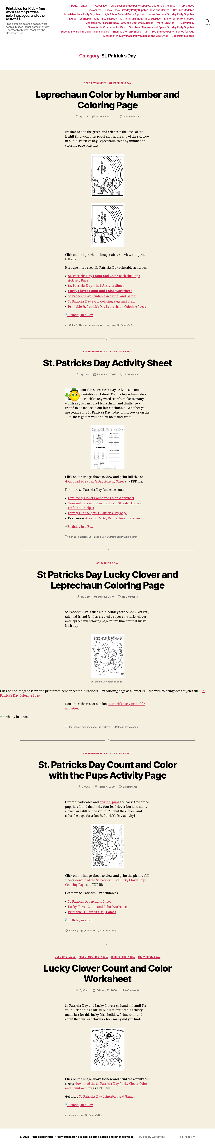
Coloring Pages (65, 957)
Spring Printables (95, 351)
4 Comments (131, 374)
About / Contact (78, 5)
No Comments (131, 116)
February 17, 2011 (106, 374)
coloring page (76, 930)
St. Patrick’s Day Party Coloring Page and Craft (101, 302)
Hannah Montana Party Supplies (81, 14)
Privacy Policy (186, 22)
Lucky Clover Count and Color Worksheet (100, 291)
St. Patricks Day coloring (125, 727)
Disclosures (95, 10)
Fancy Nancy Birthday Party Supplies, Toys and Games (137, 10)
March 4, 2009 (107, 786)
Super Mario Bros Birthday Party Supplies (85, 31)
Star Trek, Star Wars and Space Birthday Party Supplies (161, 27)
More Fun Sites (165, 22)
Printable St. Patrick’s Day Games (92, 912)
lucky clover (104, 727)
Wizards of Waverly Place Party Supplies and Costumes (135, 35)
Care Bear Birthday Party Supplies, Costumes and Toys (142, 5)
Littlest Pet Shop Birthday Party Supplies (93, 18)
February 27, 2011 (105, 116)
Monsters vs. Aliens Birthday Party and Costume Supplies (119, 22)
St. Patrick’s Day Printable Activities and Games (102, 296)
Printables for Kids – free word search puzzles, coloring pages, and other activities (81, 1136)
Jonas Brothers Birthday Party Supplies (171, 14)
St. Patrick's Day (120, 83)
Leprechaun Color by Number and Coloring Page (107, 100)
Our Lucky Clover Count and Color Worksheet (101, 498)
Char (85, 116)
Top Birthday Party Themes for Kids (173, 31)
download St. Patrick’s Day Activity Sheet (94, 482)
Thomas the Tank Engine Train (130, 31)
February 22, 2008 (107, 990)
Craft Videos (186, 5)
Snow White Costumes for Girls (106, 27)
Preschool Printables (93, 957)
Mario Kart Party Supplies (179, 18)
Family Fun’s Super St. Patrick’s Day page (97, 513)
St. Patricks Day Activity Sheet (107, 362)
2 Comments (130, 786)
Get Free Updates (183, 10)
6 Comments (132, 990)
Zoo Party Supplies (183, 35)
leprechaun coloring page (102, 325)
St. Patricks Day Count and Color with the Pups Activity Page (107, 770)
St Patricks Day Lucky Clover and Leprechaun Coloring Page (107, 580)
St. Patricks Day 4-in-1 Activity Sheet (96, 286)
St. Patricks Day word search (122, 536)
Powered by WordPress (151, 1136)
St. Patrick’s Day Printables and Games (112, 518)
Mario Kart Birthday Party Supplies (140, 18)
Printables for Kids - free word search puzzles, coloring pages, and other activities (26, 14)
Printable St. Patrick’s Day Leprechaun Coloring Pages (107, 307)
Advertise (101, 5)
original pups (109, 802)
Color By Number (95, 83)
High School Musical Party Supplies (124, 14)
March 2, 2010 (106, 596)
